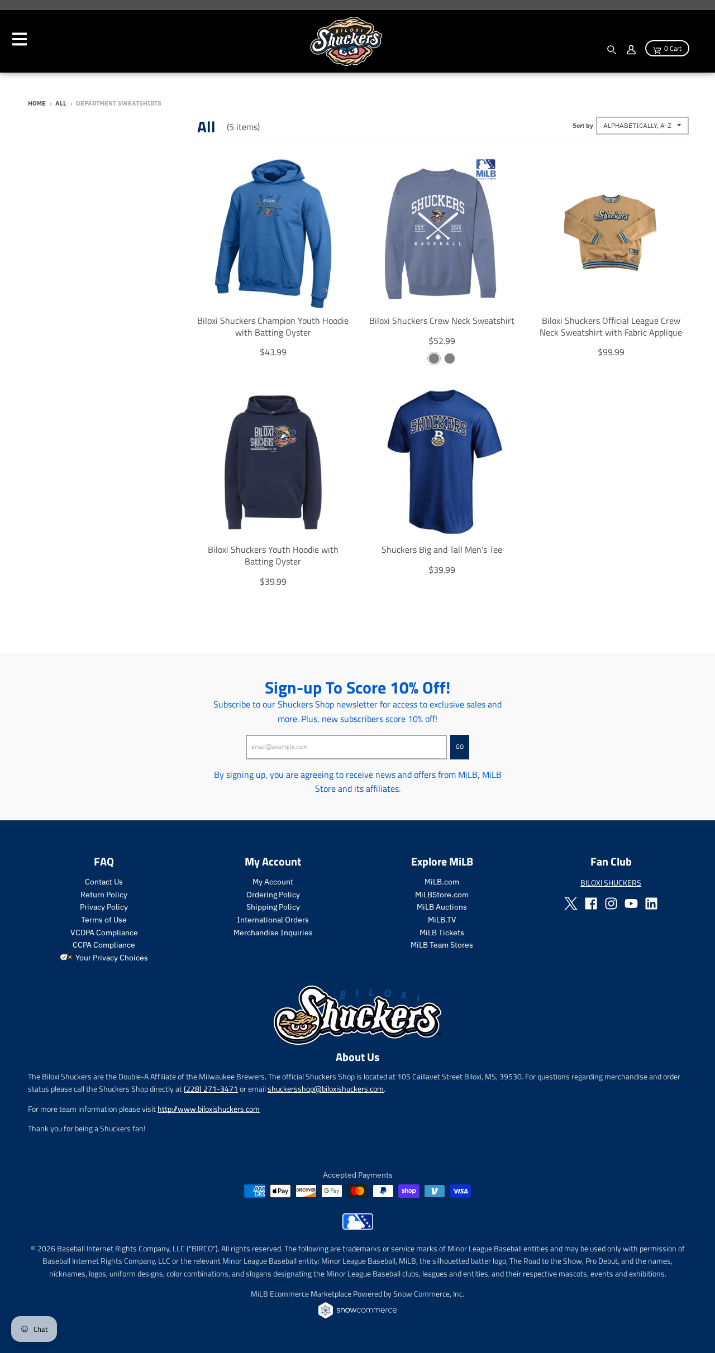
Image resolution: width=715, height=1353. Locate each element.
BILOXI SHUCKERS (610, 882)
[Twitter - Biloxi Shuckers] (571, 903)
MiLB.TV (442, 920)
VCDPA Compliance (104, 933)
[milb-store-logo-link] (357, 1227)
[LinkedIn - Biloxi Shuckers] (651, 903)
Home (37, 103)
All (60, 103)
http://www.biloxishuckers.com (209, 1109)
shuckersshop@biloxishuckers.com (326, 1088)
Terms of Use (104, 920)
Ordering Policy (273, 895)
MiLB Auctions (442, 907)
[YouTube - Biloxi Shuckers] (631, 903)
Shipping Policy (273, 907)
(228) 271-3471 (211, 1088)
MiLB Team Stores (442, 945)
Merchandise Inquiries (273, 933)
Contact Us (104, 882)
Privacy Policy (104, 907)
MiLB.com (442, 882)
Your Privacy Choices (111, 958)
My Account (272, 882)
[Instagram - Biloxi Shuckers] (611, 903)
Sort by (583, 126)
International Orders (273, 920)
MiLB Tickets (442, 933)
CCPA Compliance (104, 945)
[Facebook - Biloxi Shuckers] (591, 903)
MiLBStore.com (442, 895)
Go (460, 746)
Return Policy (103, 895)
